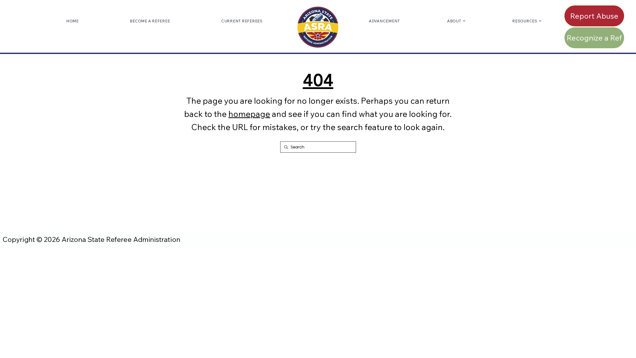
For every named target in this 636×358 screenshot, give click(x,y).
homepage (249, 114)
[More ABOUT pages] (464, 21)
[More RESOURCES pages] (540, 21)
